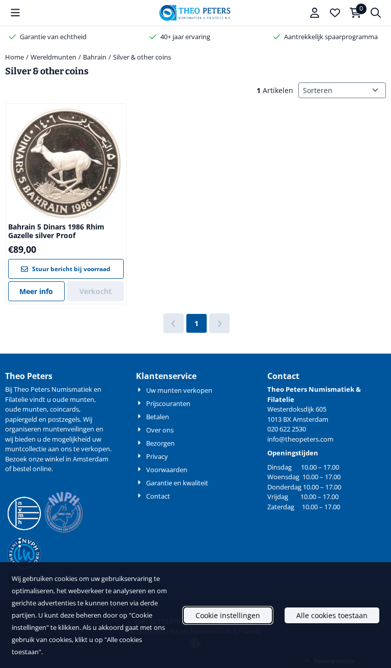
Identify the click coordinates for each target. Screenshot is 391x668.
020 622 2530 (286, 428)
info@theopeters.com (300, 439)
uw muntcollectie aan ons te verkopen (57, 444)
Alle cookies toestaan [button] (332, 615)
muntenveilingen (68, 428)
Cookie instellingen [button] (228, 615)
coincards (64, 409)
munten (82, 399)
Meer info (36, 291)
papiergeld (21, 419)
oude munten (26, 409)
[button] (15, 13)
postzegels (64, 419)
